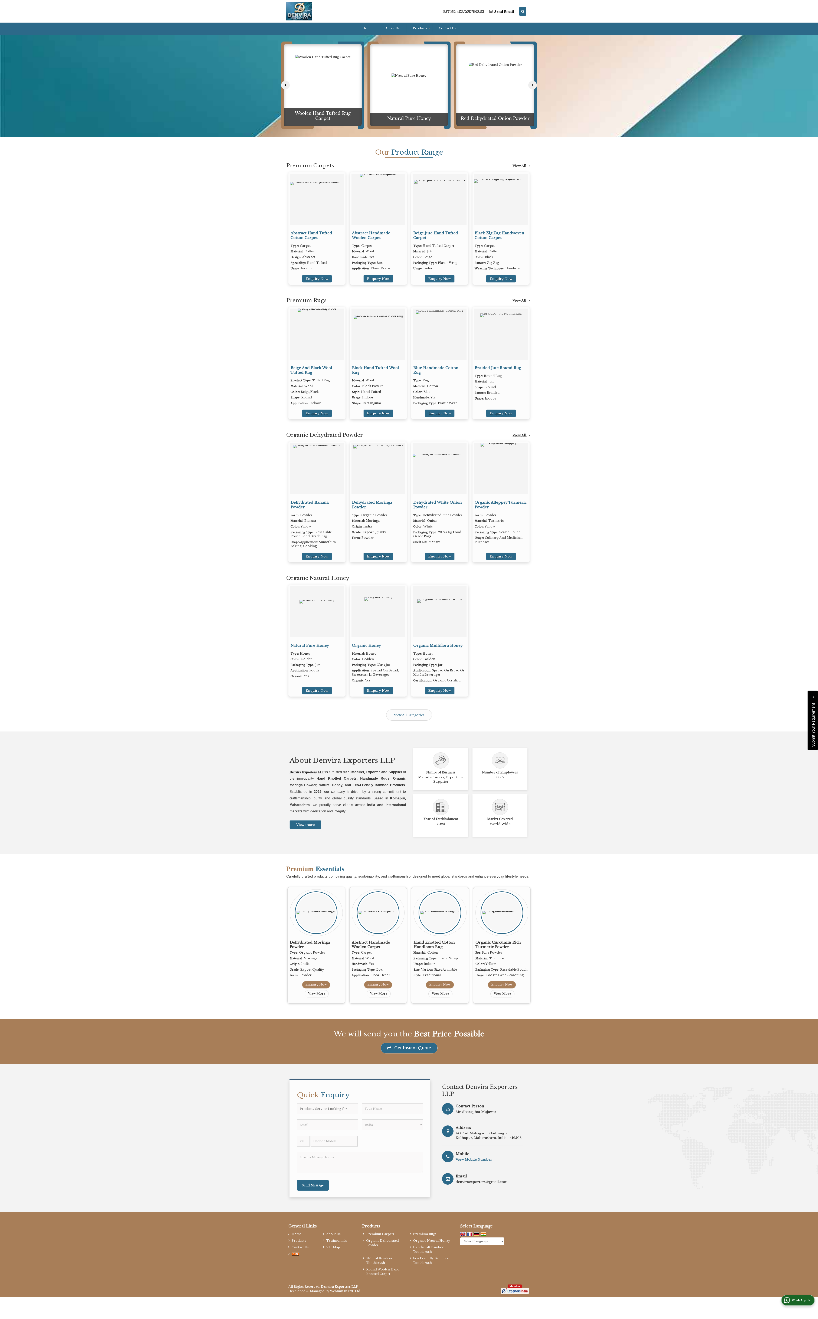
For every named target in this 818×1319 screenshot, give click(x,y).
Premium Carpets (310, 165)
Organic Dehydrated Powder (324, 435)
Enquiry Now (317, 279)
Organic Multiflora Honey (438, 645)
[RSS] (295, 1254)
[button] (474, 1159)
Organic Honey (366, 645)
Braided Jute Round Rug (498, 368)
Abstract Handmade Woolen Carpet (371, 235)
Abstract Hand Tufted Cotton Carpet (311, 235)
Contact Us (447, 28)
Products (420, 28)
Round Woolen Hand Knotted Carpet (382, 1271)
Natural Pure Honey (323, 118)
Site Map (333, 1247)
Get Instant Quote (412, 1047)
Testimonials (336, 1241)
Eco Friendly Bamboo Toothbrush (430, 1260)
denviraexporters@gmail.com (481, 1182)
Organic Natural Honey (317, 578)
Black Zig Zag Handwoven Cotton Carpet (499, 235)
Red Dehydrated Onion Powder (409, 118)
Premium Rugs (306, 300)
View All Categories (409, 715)
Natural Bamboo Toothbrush (379, 1260)
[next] (532, 85)
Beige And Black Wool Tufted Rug (311, 370)
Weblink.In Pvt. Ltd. (345, 1291)
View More (316, 994)
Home (367, 28)
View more (305, 825)
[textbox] (327, 1108)
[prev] (285, 85)
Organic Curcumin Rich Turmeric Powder (498, 944)
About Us (392, 28)
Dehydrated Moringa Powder (495, 118)
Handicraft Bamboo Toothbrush (428, 1249)
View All (520, 166)
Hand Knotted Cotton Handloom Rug (434, 944)
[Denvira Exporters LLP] (299, 11)
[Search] (522, 11)
